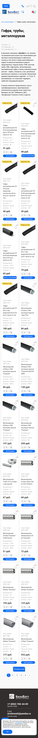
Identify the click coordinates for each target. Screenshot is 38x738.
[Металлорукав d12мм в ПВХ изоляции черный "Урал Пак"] (28, 290)
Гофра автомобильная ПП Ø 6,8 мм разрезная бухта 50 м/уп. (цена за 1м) (28, 133)
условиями (18, 722)
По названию (6, 47)
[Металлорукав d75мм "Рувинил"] (28, 622)
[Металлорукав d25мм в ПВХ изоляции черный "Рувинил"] (10, 407)
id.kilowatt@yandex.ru (19, 714)
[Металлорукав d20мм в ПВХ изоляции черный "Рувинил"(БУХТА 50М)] (28, 348)
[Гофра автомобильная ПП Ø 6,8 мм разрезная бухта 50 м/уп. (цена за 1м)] (28, 111)
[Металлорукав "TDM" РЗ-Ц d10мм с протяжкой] (10, 463)
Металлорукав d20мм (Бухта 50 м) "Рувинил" (27, 535)
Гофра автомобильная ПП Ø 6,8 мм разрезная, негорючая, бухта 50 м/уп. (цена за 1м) (10, 191)
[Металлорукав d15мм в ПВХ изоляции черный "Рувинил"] (10, 349)
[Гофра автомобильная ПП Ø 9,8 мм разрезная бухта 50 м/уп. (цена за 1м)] (28, 170)
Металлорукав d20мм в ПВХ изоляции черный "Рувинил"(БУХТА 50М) (27, 369)
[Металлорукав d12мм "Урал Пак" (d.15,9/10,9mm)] (28, 463)
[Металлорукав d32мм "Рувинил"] (28, 571)
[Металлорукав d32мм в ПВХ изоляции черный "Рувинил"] (28, 407)
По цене (4, 45)
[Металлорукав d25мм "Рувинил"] (10, 571)
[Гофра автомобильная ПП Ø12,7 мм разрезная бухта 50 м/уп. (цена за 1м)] (28, 231)
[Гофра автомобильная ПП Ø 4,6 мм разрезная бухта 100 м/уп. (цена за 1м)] (10, 109)
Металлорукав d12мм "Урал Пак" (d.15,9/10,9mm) (27, 481)
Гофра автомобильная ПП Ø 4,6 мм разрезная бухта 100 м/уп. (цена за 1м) (10, 130)
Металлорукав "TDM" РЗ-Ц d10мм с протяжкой (10, 481)
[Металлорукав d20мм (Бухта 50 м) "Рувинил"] (28, 517)
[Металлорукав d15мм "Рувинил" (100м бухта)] (10, 517)
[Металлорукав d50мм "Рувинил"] (10, 622)
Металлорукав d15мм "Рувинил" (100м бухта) (9, 535)
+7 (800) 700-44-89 (17, 705)
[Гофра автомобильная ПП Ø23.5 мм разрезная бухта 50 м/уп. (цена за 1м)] (10, 289)
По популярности (7, 49)
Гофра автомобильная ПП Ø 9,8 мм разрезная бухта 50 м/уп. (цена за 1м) (28, 193)
